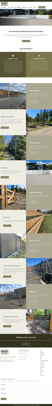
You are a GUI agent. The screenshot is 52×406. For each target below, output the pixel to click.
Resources (30, 7)
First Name (3, 384)
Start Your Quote (41, 7)
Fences (9, 7)
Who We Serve (25, 7)
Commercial (42, 364)
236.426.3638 (47, 0)
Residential (42, 367)
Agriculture (42, 362)
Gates (12, 7)
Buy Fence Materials (18, 7)
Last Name (3, 389)
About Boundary (3, 7)
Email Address (4, 393)
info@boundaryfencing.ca (38, 0)
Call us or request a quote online (34, 340)
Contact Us (35, 7)
